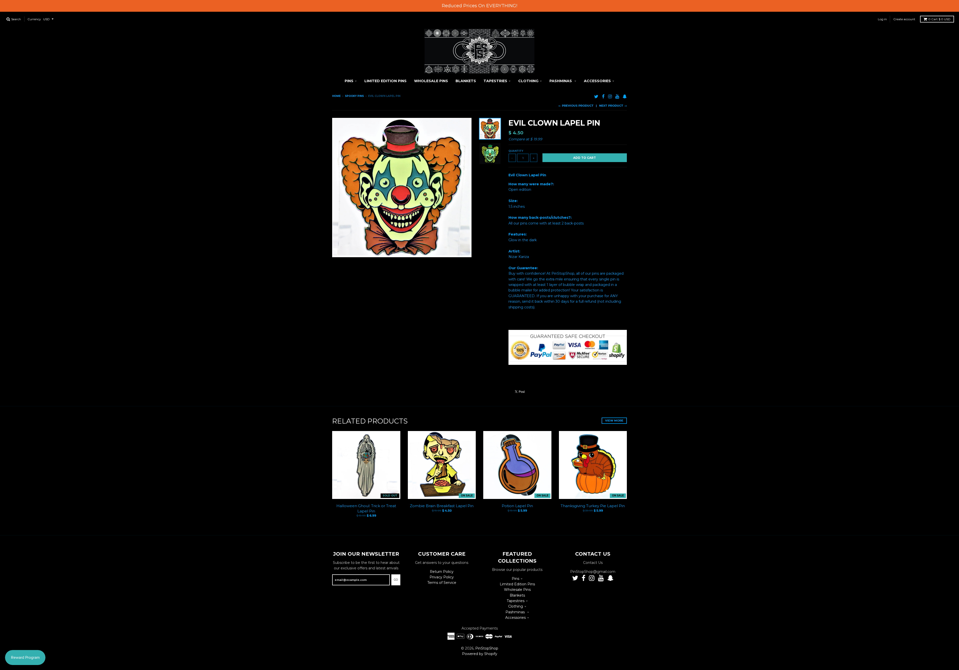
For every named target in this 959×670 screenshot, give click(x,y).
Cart (939, 19)
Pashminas (515, 612)
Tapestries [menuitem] (495, 81)
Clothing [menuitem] (528, 81)
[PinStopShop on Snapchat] (625, 96)
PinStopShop (486, 648)
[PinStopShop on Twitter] (596, 96)
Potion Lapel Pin (517, 505)
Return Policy (442, 571)
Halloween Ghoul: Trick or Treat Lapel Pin (366, 508)
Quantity (515, 151)
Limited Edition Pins (517, 584)
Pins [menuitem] (349, 81)
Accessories (515, 617)
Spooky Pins (354, 96)
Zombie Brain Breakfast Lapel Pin (442, 505)
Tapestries (515, 601)
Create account (904, 19)
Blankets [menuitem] (466, 81)
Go (396, 579)
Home (336, 96)
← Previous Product (576, 105)
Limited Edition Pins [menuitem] (385, 81)
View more (614, 420)
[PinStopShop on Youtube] (617, 96)
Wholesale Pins (517, 589)
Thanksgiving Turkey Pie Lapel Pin (593, 505)
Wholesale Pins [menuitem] (431, 81)
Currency (34, 19)
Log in (882, 19)
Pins (515, 578)
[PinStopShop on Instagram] (610, 96)
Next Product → (613, 105)
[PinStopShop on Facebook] (603, 96)
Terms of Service (441, 582)
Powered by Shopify (479, 654)
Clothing (515, 606)
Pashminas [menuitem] (561, 81)
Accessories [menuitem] (597, 81)
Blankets (517, 595)
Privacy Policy (442, 577)
